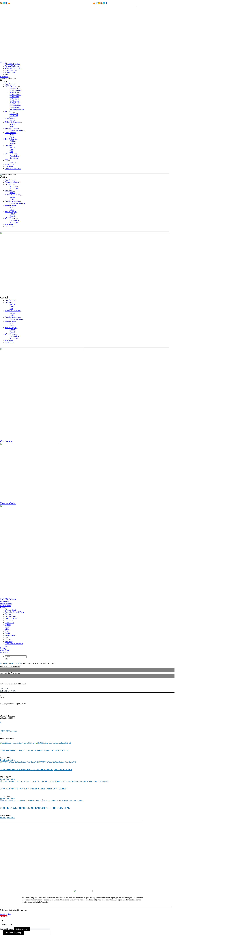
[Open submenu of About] (6, 62)
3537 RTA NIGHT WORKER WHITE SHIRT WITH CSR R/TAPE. (33, 788)
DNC (6, 663)
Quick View (10, 760)
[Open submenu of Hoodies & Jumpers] (20, 201)
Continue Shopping (13, 932)
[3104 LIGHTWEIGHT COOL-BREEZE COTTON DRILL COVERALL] (85, 800)
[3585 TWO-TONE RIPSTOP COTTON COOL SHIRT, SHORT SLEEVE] (85, 762)
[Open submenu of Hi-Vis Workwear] (19, 86)
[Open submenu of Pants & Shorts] (17, 133)
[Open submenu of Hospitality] (14, 118)
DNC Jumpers (15, 663)
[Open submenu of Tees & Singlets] (17, 139)
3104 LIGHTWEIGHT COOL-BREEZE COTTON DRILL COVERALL (35, 808)
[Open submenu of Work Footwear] (17, 154)
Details (2, 760)
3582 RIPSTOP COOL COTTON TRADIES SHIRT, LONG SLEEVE (34, 750)
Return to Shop (21, 929)
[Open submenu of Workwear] (9, 77)
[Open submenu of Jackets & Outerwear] (21, 122)
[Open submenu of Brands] (6, 608)
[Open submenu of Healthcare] (14, 112)
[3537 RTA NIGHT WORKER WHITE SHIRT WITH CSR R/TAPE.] (85, 781)
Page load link (5, 914)
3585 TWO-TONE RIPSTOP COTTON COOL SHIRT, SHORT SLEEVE (36, 769)
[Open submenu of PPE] (9, 160)
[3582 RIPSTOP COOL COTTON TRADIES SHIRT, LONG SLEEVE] (85, 743)
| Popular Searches (34, 910)
